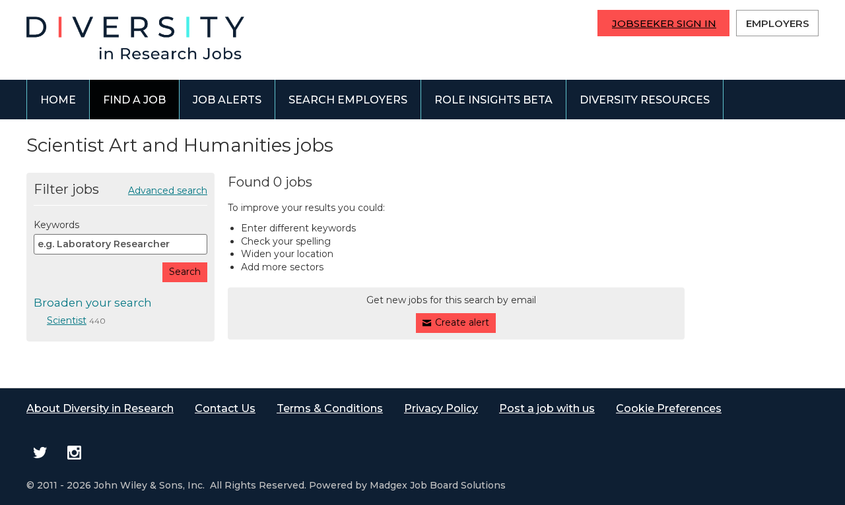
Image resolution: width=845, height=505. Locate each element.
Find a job (134, 100)
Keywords (56, 225)
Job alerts (227, 100)
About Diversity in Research (100, 408)
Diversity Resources (645, 100)
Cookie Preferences (669, 408)
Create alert (462, 322)
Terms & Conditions (330, 408)
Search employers (347, 100)
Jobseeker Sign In (664, 23)
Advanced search (167, 190)
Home (58, 100)
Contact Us (225, 408)
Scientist (66, 320)
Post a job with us (547, 408)
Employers (777, 23)
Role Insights (493, 100)
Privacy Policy (441, 408)
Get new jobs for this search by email (451, 300)
